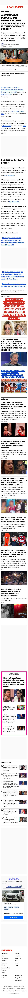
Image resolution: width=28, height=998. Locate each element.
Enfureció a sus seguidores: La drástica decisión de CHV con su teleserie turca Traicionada (10, 768)
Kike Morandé (6, 94)
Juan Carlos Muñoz (13, 45)
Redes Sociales (12, 290)
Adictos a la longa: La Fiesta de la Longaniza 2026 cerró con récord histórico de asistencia (13, 519)
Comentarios (13, 70)
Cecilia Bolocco (9, 175)
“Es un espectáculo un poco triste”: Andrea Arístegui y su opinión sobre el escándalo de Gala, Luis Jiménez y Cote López (11, 794)
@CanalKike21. (14, 202)
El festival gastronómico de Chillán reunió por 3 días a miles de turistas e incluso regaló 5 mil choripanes (13, 526)
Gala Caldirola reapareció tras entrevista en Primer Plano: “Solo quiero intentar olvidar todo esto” (13, 444)
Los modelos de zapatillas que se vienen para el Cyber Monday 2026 (9, 708)
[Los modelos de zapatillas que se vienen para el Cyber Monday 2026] (21, 708)
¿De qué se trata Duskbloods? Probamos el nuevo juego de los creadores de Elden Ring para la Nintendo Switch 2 (13, 553)
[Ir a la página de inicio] (15, 7)
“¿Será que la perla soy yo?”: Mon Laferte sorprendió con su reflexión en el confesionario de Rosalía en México (13, 405)
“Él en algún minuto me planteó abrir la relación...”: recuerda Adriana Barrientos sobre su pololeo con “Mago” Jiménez (14, 682)
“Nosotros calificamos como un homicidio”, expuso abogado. (13, 599)
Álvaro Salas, (6, 126)
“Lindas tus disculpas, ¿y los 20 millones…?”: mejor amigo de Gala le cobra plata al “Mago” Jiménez (9, 729)
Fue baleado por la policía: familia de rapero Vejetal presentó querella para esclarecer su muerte (11, 592)
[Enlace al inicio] (14, 674)
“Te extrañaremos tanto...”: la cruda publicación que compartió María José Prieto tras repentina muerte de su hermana (10, 821)
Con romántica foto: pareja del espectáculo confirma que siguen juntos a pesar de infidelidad (11, 812)
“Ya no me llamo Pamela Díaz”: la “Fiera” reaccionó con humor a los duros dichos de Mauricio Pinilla (11, 776)
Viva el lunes (11, 292)
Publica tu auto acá (14, 886)
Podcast (17, 292)
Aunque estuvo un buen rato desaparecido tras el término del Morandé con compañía (12, 89)
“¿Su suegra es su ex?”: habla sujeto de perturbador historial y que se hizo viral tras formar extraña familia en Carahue (14, 481)
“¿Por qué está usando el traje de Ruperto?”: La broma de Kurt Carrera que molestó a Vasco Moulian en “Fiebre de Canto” (11, 803)
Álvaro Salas (4, 292)
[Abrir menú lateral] (2, 7)
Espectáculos (6, 12)
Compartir (5, 70)
